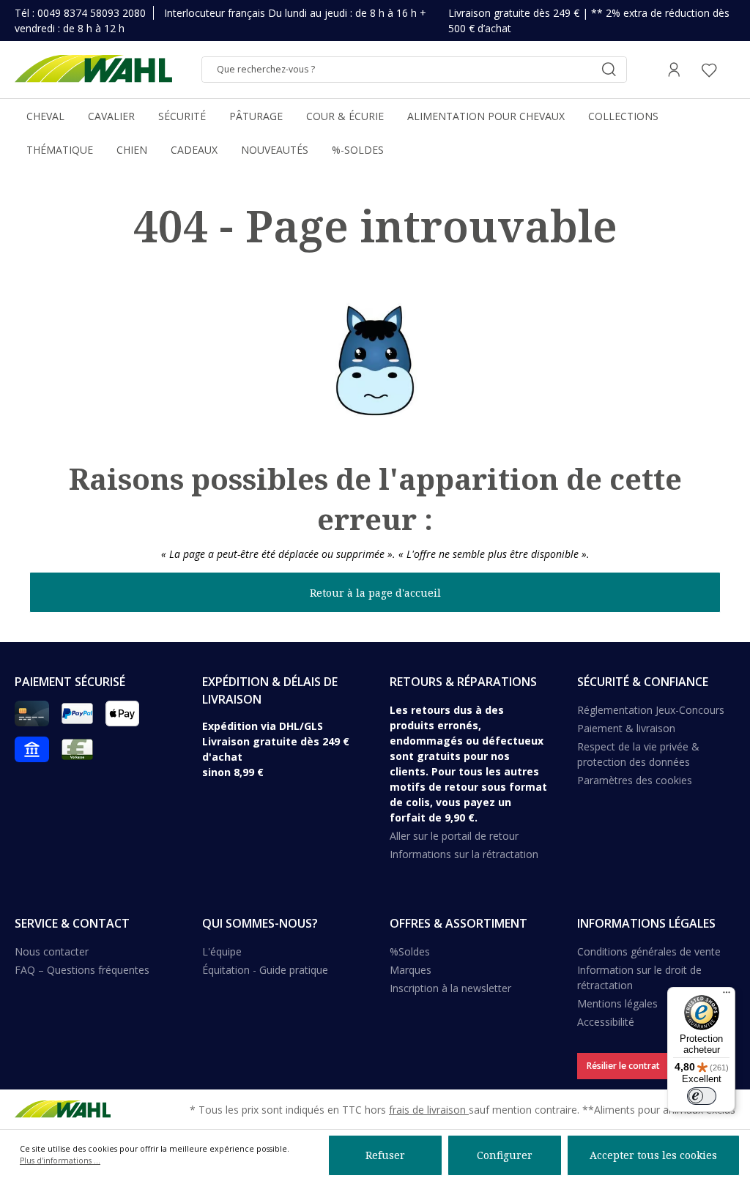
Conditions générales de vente (649, 951)
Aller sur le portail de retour (454, 836)
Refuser (385, 1155)
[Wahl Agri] (93, 69)
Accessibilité (605, 1022)
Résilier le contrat (623, 1065)
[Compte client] (673, 69)
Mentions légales (617, 1003)
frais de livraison (429, 1110)
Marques (410, 970)
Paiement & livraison (626, 728)
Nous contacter (52, 951)
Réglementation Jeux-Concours (650, 710)
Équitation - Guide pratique (265, 970)
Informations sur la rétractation (464, 854)
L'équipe (222, 951)
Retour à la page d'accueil (375, 593)
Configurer (504, 1155)
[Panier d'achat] (731, 69)
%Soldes (410, 951)
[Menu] (726, 996)
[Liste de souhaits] (709, 69)
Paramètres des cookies (634, 780)
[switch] (701, 1096)
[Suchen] (608, 69)
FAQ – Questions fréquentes (82, 970)
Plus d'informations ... (60, 1160)
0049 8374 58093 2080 (91, 13)
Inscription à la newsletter (450, 988)
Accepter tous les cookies (653, 1155)
